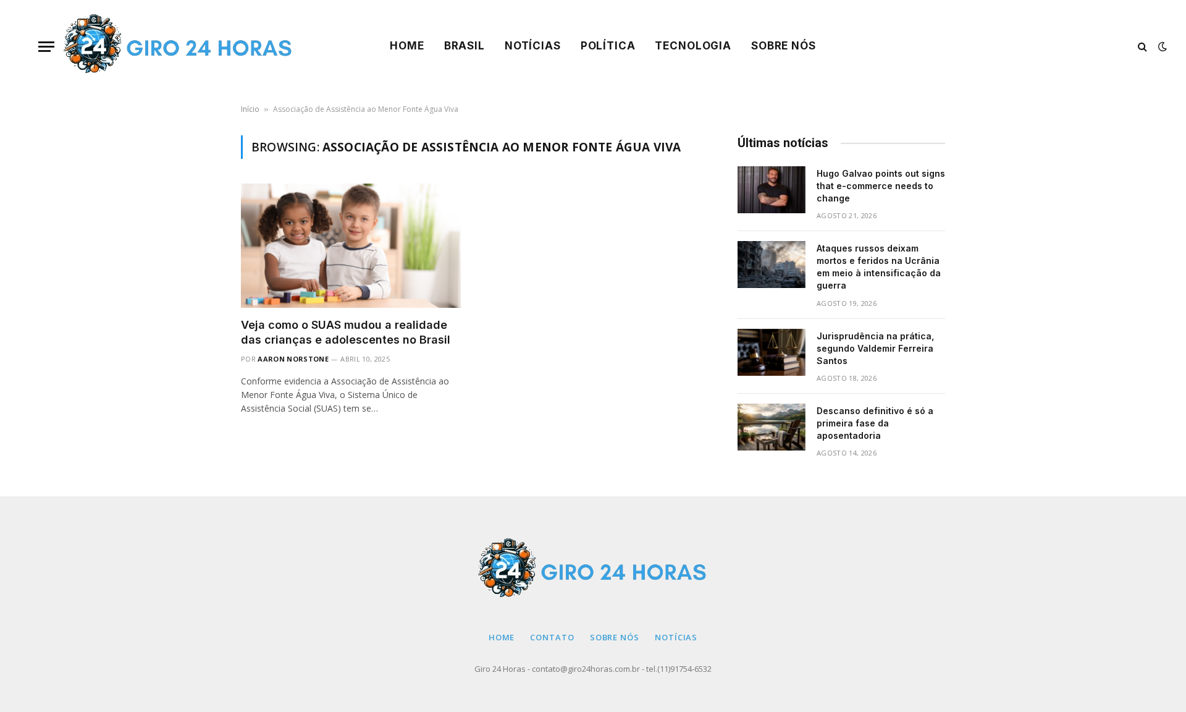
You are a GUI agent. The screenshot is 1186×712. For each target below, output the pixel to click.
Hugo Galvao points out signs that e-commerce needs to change (881, 185)
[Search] (1142, 47)
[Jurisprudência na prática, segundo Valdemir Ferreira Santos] (771, 352)
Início (250, 109)
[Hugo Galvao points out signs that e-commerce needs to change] (771, 189)
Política (608, 46)
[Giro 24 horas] (179, 46)
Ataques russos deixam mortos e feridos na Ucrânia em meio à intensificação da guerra (879, 266)
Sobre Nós (783, 46)
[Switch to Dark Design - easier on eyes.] (1161, 46)
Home (407, 46)
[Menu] (46, 47)
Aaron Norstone (293, 358)
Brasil (464, 46)
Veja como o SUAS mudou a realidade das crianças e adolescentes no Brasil (345, 332)
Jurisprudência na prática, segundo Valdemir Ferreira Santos (875, 348)
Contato (552, 637)
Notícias (533, 46)
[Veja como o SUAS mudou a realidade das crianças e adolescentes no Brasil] (351, 245)
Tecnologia (693, 46)
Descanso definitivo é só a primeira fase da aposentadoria (875, 423)
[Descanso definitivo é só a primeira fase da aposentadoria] (771, 427)
